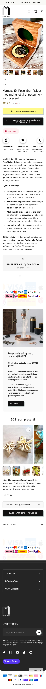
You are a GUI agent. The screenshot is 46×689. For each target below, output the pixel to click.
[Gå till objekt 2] (16, 471)
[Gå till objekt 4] (36, 471)
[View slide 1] (19, 275)
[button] (5, 72)
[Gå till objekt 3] (26, 471)
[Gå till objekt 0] (6, 471)
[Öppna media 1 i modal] (28, 429)
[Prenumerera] (38, 632)
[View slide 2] (23, 275)
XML (4, 85)
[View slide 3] (26, 275)
